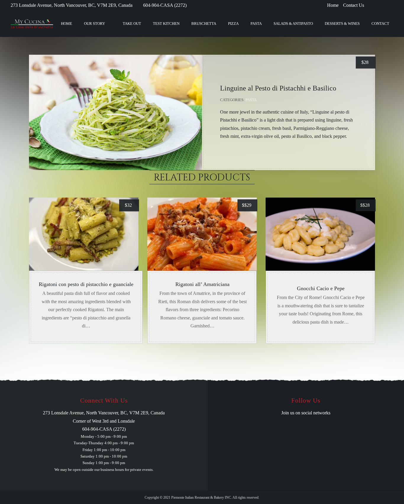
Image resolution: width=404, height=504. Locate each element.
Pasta (256, 23)
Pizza (233, 23)
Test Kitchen (166, 23)
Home (333, 5)
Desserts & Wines (342, 23)
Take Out (132, 23)
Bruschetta (203, 23)
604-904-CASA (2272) (165, 5)
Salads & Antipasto (293, 23)
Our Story (94, 23)
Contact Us (353, 5)
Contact (380, 23)
